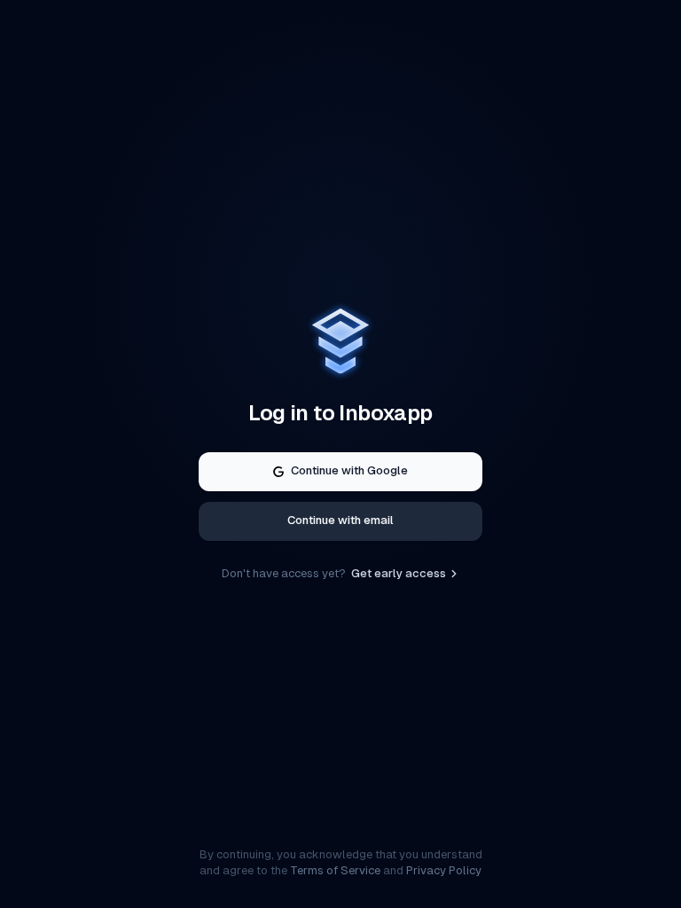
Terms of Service (335, 870)
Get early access (398, 573)
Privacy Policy (443, 870)
